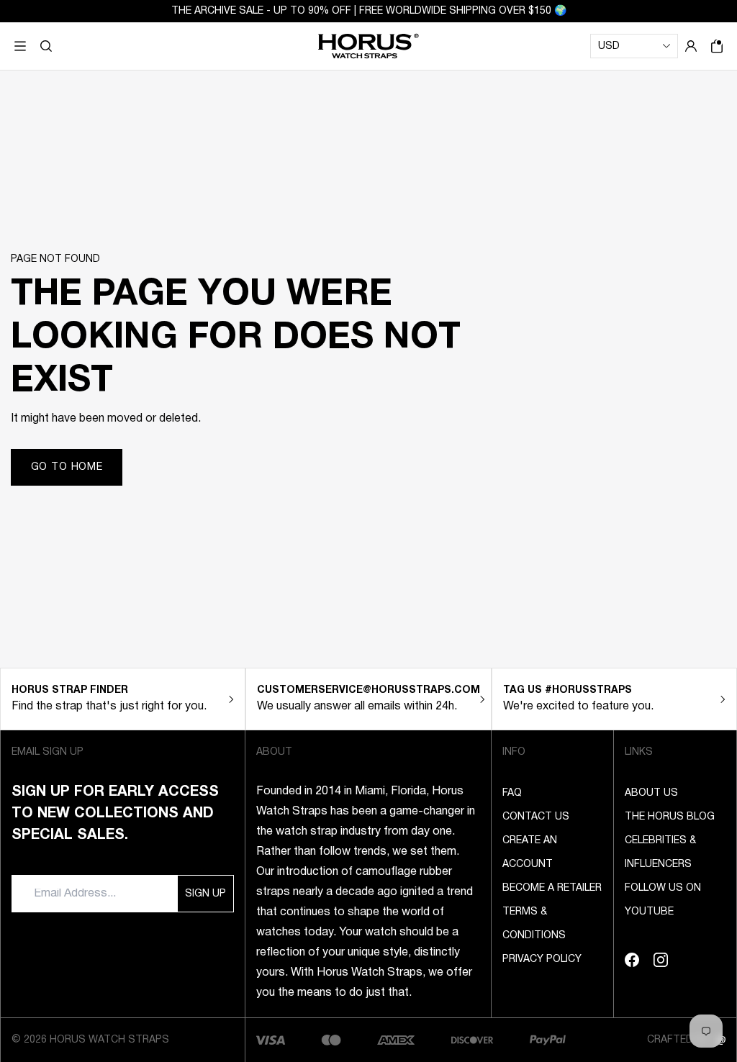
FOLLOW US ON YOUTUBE (663, 900)
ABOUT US (651, 793)
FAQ (512, 793)
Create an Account (529, 852)
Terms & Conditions (534, 923)
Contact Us (535, 817)
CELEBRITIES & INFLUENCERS (660, 852)
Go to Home (67, 467)
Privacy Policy (542, 959)
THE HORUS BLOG (670, 817)
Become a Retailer (552, 888)
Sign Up (205, 894)
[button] (46, 46)
